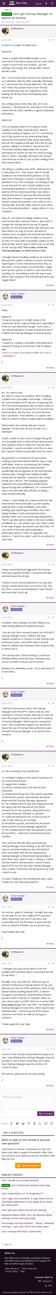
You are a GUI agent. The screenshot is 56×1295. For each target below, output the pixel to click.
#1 (53, 40)
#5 (53, 617)
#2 (53, 305)
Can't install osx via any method (20, 1180)
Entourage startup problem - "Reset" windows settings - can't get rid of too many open (28, 1225)
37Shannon (9, 21)
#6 (53, 703)
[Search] (52, 3)
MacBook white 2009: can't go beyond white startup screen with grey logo (27, 1216)
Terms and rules (29, 1268)
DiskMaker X (9, 355)
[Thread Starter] (5, 34)
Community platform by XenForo (27, 1292)
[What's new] (46, 3)
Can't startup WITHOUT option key (21, 1231)
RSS (50, 1285)
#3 (53, 387)
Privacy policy (11, 1271)
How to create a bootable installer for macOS (27, 352)
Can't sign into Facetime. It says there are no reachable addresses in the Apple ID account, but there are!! (27, 1201)
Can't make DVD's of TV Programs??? (23, 1193)
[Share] (49, 40)
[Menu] (4, 3)
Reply (51, 285)
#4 (53, 564)
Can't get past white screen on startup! (24, 1209)
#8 (53, 907)
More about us (12, 1268)
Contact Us (47, 1281)
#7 (53, 766)
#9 (53, 963)
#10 (52, 1049)
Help (22, 1271)
